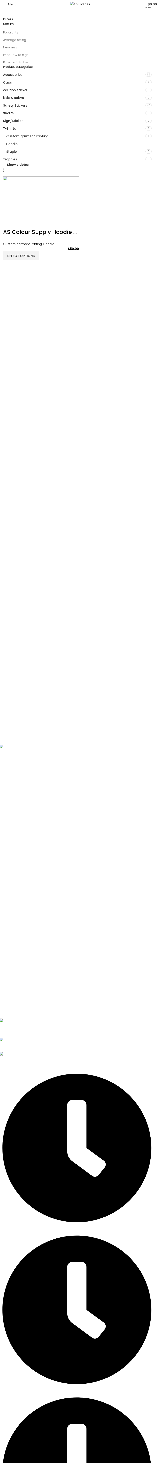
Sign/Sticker (13, 121)
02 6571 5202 (9, 1026)
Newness (10, 47)
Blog (7, 806)
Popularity (10, 32)
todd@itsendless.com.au (19, 1045)
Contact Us (12, 813)
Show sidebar (18, 165)
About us (10, 778)
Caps (7, 82)
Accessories (12, 75)
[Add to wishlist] (8, 265)
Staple (11, 151)
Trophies (10, 159)
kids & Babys (13, 98)
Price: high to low (16, 62)
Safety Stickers (15, 105)
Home (8, 771)
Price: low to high (16, 55)
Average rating (14, 40)
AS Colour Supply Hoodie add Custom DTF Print (68, 232)
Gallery (9, 799)
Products (10, 792)
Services (10, 785)
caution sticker (15, 90)
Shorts (8, 113)
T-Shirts (9, 128)
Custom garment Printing (27, 136)
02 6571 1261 (8, 1031)
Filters (8, 19)
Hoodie (12, 144)
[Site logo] (80, 4)
